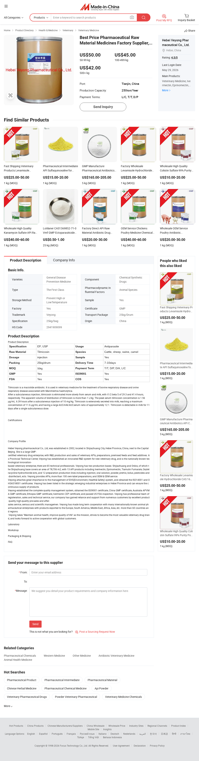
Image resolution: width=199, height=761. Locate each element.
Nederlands (129, 733)
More (165, 90)
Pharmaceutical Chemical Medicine (65, 688)
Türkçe (80, 737)
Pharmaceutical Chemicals (20, 655)
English (31, 733)
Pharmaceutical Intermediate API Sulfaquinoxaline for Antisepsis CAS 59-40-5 (176, 365)
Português (57, 733)
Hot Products (16, 725)
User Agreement (121, 745)
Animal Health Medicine (18, 660)
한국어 (153, 733)
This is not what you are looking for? (51, 631)
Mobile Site (93, 729)
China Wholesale (95, 725)
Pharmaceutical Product (21, 680)
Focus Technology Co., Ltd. (74, 745)
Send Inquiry (103, 107)
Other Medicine (82, 655)
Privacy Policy (157, 745)
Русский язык (87, 733)
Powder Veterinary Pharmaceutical (76, 697)
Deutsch (115, 733)
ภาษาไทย (185, 733)
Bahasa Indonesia (112, 737)
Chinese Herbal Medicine (21, 688)
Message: (21, 590)
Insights (107, 729)
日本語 (164, 733)
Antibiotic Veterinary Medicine (116, 655)
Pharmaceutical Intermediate (62, 680)
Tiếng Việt (93, 737)
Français (71, 733)
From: (23, 572)
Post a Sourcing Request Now (95, 631)
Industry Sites (136, 725)
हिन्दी (174, 733)
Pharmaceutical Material (102, 680)
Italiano (102, 733)
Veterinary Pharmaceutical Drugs (27, 697)
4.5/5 (174, 57)
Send (35, 624)
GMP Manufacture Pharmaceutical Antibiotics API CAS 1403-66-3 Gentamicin (176, 421)
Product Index (178, 725)
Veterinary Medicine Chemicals (123, 697)
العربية (142, 733)
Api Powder (101, 688)
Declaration (140, 745)
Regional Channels (157, 725)
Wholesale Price (116, 725)
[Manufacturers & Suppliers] (99, 7)
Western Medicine (54, 655)
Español (43, 733)
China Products (35, 725)
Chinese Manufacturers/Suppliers (65, 725)
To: (25, 581)
